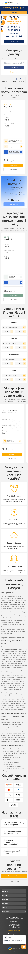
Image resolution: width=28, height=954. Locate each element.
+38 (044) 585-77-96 (14, 928)
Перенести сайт (14, 881)
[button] (25, 130)
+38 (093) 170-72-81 (14, 926)
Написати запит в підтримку (14, 930)
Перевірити (14, 67)
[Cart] (17, 3)
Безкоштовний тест (14, 876)
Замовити (14, 12)
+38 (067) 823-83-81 (14, 924)
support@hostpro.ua (14, 921)
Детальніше (14, 41)
